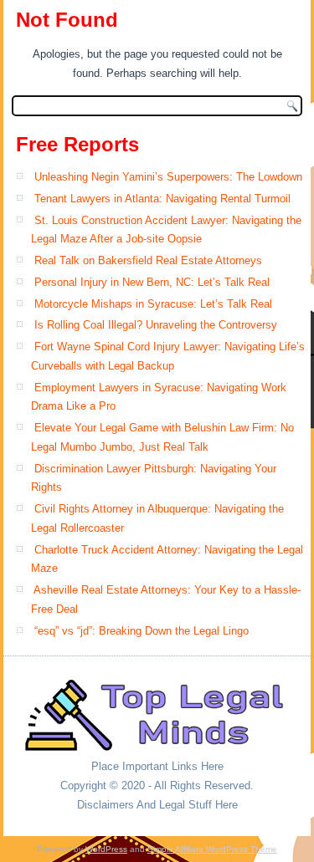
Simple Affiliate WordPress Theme (212, 849)
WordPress (106, 849)
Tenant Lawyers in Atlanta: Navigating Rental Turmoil (162, 198)
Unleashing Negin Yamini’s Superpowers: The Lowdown (168, 177)
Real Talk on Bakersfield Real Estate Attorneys (148, 260)
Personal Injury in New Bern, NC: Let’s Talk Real (152, 282)
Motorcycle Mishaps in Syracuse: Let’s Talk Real (153, 304)
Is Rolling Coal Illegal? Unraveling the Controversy (155, 325)
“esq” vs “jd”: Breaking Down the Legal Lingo (141, 631)
